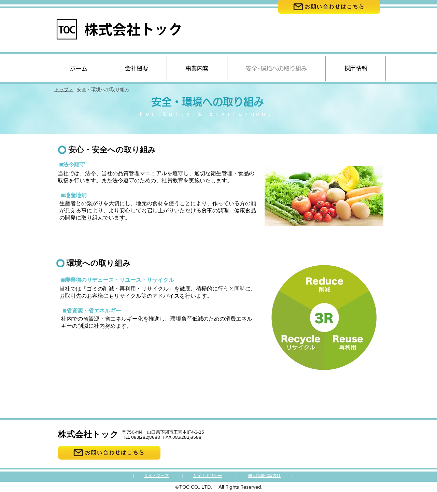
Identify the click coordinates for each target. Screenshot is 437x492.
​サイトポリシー (207, 475)
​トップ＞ (63, 89)
